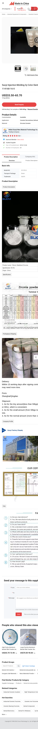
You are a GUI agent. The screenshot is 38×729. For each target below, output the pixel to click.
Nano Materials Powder (27, 673)
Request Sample (33, 109)
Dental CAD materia (8, 670)
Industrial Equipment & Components (16, 14)
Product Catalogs (29, 666)
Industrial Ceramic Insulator (12, 692)
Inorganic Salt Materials (9, 673)
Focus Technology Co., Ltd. (25, 721)
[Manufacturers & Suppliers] (19, 3)
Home (3, 14)
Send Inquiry (19, 104)
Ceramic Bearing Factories (11, 706)
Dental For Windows (24, 711)
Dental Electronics (9, 711)
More (3, 714)
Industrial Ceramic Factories (12, 701)
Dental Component (29, 706)
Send (18, 614)
